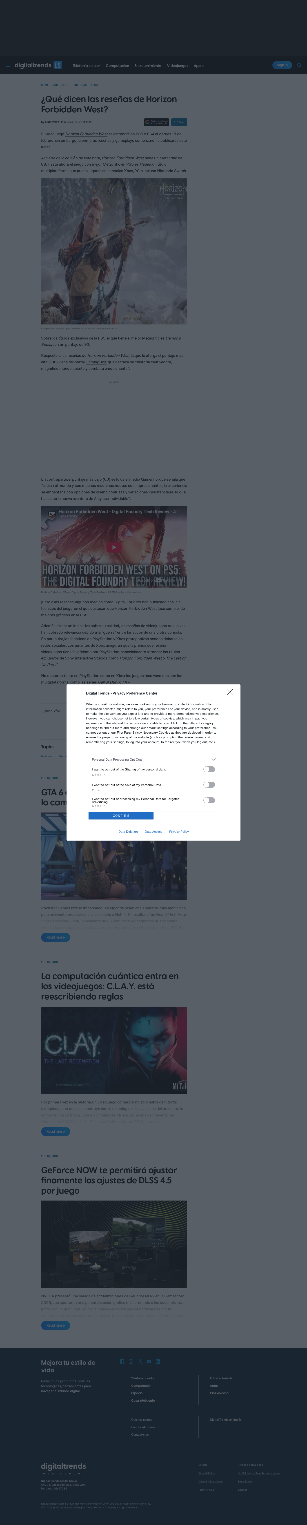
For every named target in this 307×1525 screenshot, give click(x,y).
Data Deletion (128, 831)
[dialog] (153, 762)
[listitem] (153, 759)
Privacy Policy (179, 831)
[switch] (209, 769)
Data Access (153, 831)
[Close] (231, 693)
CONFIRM (121, 815)
